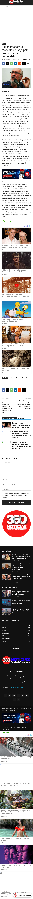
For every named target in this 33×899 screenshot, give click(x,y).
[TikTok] (18, 695)
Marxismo (18, 377)
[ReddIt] (19, 63)
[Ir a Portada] (16, 661)
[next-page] (6, 453)
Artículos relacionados (9, 418)
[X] (7, 63)
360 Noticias (7, 59)
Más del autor (21, 418)
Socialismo (5, 380)
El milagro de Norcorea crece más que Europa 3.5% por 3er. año (20, 611)
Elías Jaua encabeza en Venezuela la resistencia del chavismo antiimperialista (21, 425)
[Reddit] (14, 695)
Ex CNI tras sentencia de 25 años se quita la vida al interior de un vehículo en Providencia (21, 556)
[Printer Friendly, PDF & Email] (7, 222)
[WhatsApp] (11, 63)
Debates (8, 7)
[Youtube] (18, 699)
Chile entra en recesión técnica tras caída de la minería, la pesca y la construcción (21, 601)
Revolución (24, 377)
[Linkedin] (15, 63)
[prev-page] (3, 453)
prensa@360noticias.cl (16, 688)
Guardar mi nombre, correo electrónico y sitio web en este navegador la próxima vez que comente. (15, 495)
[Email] (24, 63)
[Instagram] (9, 695)
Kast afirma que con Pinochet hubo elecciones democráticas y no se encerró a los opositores (24, 404)
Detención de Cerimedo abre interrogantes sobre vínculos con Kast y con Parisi (20, 592)
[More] (28, 63)
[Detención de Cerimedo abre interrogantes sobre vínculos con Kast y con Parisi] (6, 593)
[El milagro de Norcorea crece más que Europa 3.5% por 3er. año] (6, 611)
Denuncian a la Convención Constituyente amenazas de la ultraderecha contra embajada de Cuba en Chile (8, 406)
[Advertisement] (16, 25)
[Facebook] (3, 63)
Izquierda (12, 377)
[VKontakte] (27, 695)
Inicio (3, 7)
